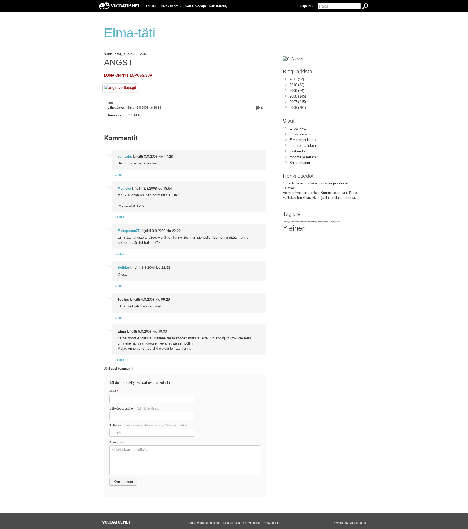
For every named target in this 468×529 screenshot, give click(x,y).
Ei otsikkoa (298, 128)
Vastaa (120, 174)
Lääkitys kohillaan (291, 221)
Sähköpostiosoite (135, 408)
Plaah (325, 221)
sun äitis (125, 156)
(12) (297, 79)
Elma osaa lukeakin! (305, 146)
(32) (297, 85)
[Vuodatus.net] (116, 522)
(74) (297, 91)
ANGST (118, 62)
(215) (298, 102)
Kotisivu (150, 425)
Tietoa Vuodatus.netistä (203, 522)
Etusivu (151, 5)
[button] (181, 6)
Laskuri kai (298, 151)
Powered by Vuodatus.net (350, 522)
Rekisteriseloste (231, 522)
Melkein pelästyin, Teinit (311, 221)
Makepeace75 (129, 230)
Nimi (113, 391)
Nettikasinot (169, 5)
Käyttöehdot (253, 522)
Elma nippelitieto (303, 140)
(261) (298, 108)
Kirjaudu (306, 5)
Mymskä (124, 188)
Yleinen (134, 115)
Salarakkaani (300, 163)
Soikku (123, 267)
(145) (298, 96)
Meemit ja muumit (304, 157)
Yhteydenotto (271, 522)
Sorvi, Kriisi (334, 221)
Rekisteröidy (218, 5)
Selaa (195, 5)
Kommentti (116, 442)
